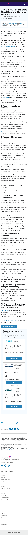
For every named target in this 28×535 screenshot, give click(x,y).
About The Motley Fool (5, 488)
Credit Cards (3, 509)
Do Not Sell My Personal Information (8, 504)
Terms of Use (4, 493)
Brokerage (3, 513)
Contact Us (3, 475)
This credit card (5, 310)
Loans (2, 522)
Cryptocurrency (4, 515)
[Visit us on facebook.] (2, 466)
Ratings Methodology (5, 484)
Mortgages (3, 517)
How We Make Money (5, 479)
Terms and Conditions (5, 499)
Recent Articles (4, 524)
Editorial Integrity (4, 481)
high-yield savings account (8, 46)
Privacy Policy (4, 495)
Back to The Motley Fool (14, 532)
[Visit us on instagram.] (9, 466)
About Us (3, 473)
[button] (24, 4)
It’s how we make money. (12, 23)
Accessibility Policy (5, 497)
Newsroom (3, 477)
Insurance (3, 519)
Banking (2, 511)
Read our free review (9, 326)
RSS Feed (3, 486)
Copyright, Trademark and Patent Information (10, 502)
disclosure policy (11, 449)
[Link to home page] (5, 4)
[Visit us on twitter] (6, 466)
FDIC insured (5, 97)
